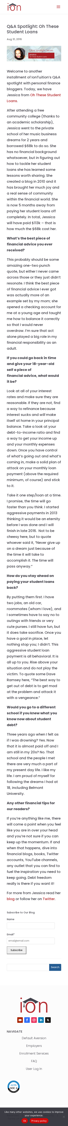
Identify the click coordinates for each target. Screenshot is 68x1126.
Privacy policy (39, 1120)
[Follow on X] (48, 1020)
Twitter (49, 898)
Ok (24, 1120)
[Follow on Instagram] (34, 1020)
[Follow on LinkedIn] (41, 1020)
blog (11, 898)
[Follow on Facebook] (27, 1020)
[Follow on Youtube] (20, 1020)
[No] (63, 1117)
